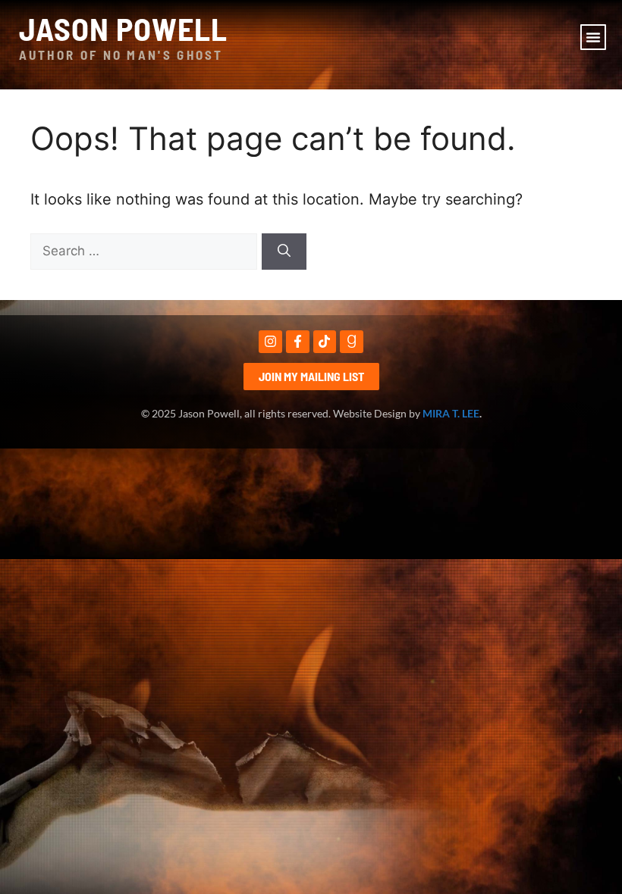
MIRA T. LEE (451, 413)
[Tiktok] (325, 342)
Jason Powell (123, 28)
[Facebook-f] (297, 342)
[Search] (284, 251)
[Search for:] (146, 250)
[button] (593, 37)
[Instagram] (270, 342)
